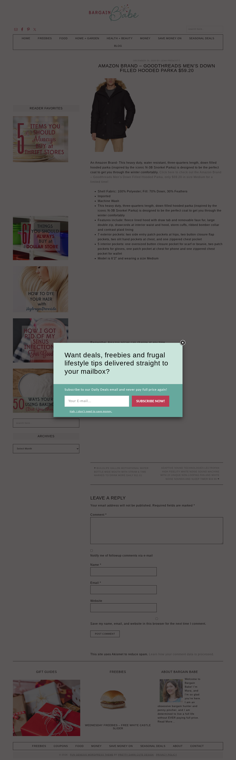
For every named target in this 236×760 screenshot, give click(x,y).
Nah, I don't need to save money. (91, 411)
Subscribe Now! (150, 401)
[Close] (182, 342)
